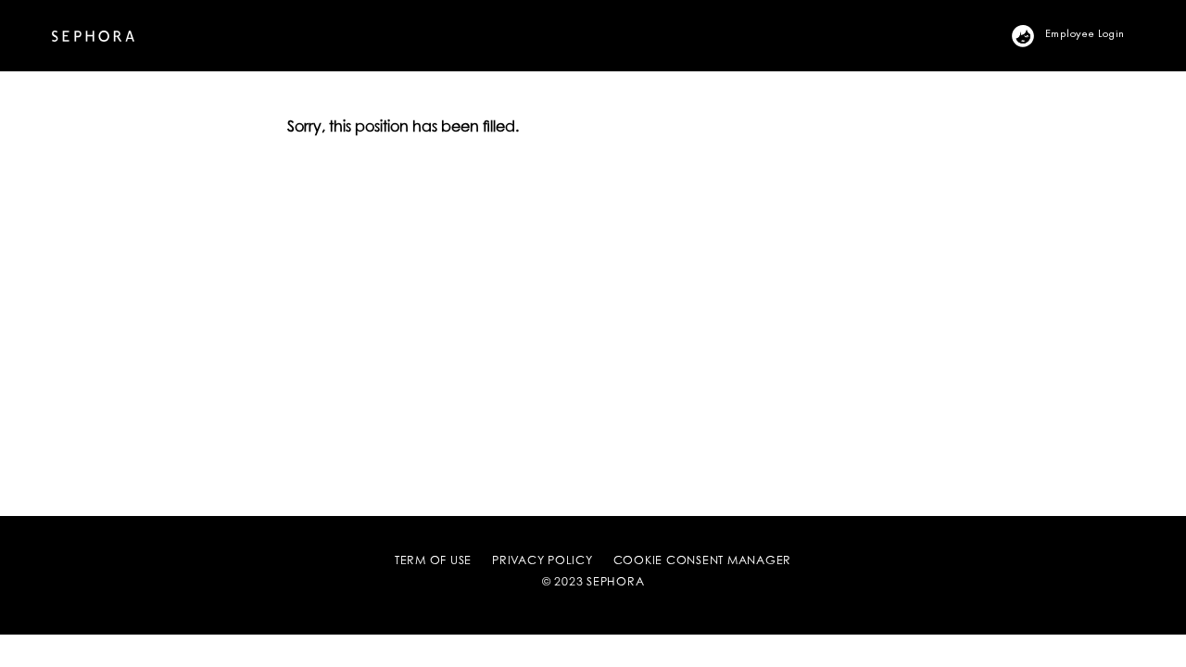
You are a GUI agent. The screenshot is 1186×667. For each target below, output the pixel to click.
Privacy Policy (542, 561)
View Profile (1033, 34)
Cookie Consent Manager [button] (702, 561)
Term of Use (433, 561)
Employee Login (1085, 32)
